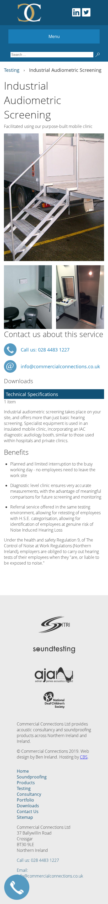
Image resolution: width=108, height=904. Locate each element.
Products (26, 783)
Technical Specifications (32, 394)
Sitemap (25, 817)
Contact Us (28, 811)
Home (23, 771)
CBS (84, 757)
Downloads (28, 806)
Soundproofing (32, 777)
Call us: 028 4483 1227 (38, 860)
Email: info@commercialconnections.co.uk (50, 873)
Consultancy (29, 794)
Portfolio (25, 800)
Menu (54, 36)
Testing (24, 788)
